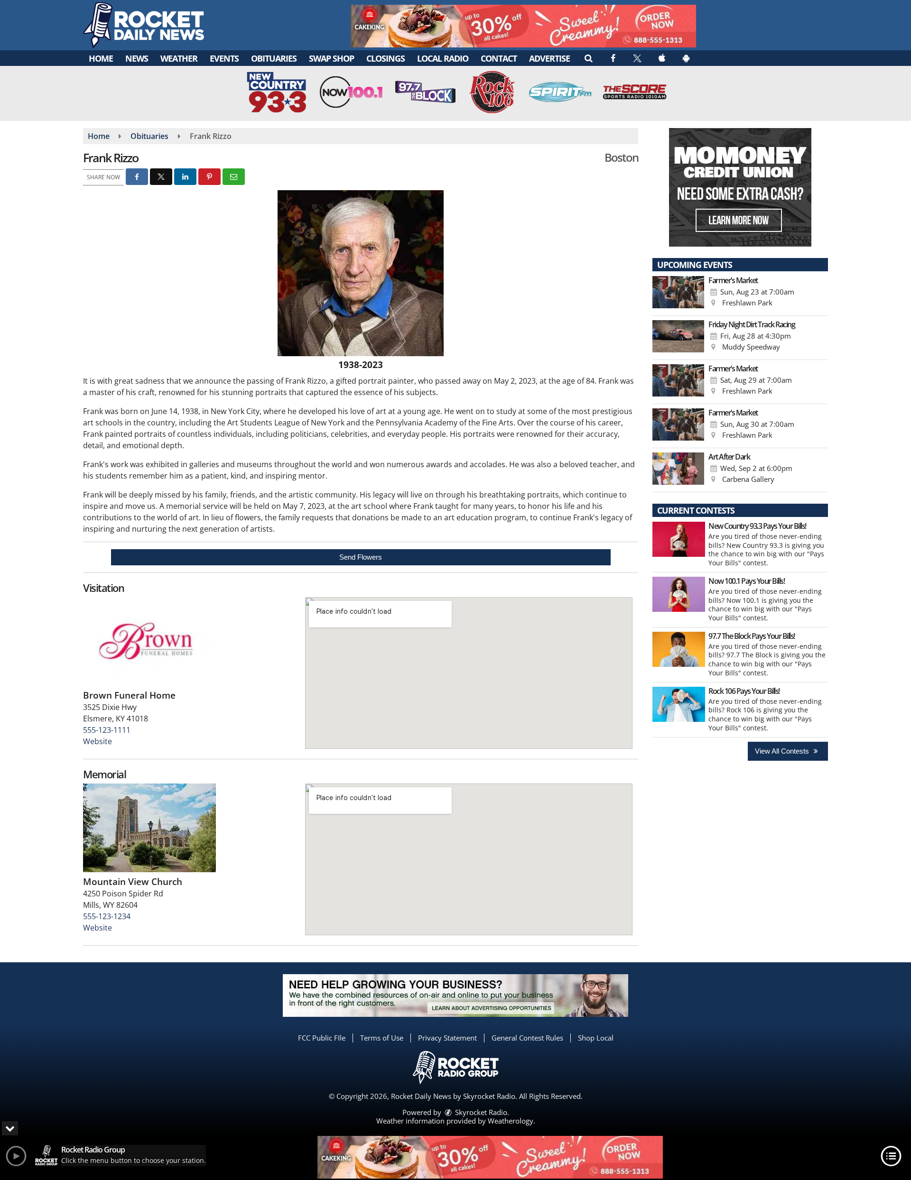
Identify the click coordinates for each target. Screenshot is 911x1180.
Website (97, 741)
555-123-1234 (106, 916)
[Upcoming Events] (678, 293)
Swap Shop (331, 58)
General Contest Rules (527, 1037)
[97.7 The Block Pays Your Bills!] (678, 649)
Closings (385, 58)
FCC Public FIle (321, 1037)
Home (101, 58)
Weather (178, 58)
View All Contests (783, 751)
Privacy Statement (447, 1037)
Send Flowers (360, 557)
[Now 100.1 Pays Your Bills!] (678, 594)
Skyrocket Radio (480, 1112)
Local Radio (442, 58)
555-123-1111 (106, 730)
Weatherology (510, 1120)
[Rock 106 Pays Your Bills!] (678, 704)
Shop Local (596, 1037)
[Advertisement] (523, 26)
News (136, 58)
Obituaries (274, 58)
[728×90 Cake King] (490, 1157)
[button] (588, 58)
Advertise (549, 58)
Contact (499, 58)
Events (224, 58)
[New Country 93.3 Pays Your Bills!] (678, 539)
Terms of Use (381, 1037)
